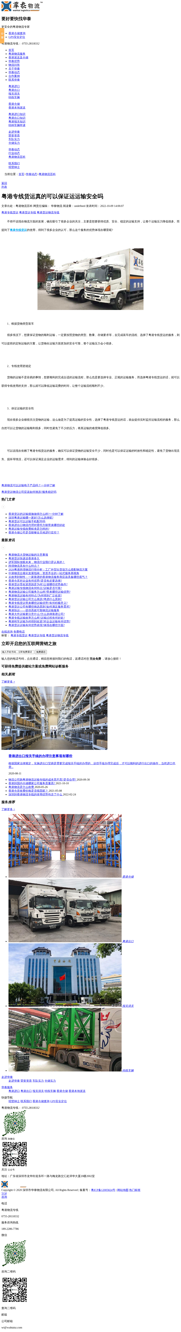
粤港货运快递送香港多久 (24, 558)
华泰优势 (14, 61)
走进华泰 (14, 131)
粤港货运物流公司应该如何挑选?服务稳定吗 (28, 491)
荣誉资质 (14, 135)
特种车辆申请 (16, 125)
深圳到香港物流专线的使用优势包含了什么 (35, 794)
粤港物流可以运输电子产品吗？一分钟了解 (28, 485)
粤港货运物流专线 (48, 212)
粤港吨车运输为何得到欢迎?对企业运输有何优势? (39, 621)
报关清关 (14, 93)
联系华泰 (14, 79)
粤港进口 (14, 86)
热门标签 (135, 1189)
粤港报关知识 (16, 121)
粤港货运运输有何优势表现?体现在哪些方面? (36, 625)
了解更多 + (8, 681)
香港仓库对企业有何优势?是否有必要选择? (35, 580)
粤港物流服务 (16, 53)
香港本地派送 (16, 107)
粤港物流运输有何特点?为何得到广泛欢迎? (35, 595)
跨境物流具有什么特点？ (24, 565)
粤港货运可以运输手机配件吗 (26, 521)
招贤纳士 (14, 167)
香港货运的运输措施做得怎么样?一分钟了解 (35, 513)
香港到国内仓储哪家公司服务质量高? (32, 783)
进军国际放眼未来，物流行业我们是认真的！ (36, 562)
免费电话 (19, 631)
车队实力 (14, 139)
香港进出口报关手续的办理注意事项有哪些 (40, 756)
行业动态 (14, 153)
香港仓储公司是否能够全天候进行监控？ (33, 532)
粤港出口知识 (16, 117)
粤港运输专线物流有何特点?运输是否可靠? (35, 588)
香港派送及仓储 (18, 57)
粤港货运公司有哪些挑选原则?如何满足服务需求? (39, 606)
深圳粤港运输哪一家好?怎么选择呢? (30, 517)
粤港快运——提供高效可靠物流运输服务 (33, 610)
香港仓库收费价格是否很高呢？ (28, 790)
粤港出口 (14, 89)
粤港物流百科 (16, 156)
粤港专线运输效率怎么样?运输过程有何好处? (36, 617)
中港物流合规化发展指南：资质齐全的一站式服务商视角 (43, 573)
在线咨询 (7, 631)
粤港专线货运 (9, 212)
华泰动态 (14, 72)
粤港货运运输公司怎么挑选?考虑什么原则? (35, 599)
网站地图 (123, 1189)
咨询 (4, 1196)
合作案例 (14, 75)
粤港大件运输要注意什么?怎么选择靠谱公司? (36, 614)
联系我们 (14, 163)
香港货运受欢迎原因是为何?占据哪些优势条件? (38, 584)
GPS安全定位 (16, 36)
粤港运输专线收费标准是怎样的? (28, 528)
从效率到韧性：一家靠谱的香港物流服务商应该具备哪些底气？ (48, 576)
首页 (11, 50)
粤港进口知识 (16, 114)
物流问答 (14, 64)
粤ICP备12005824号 (103, 1189)
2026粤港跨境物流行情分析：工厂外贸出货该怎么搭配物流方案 (48, 569)
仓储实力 (14, 142)
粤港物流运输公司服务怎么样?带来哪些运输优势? (39, 591)
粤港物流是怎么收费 (21, 787)
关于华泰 (14, 68)
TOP (4, 1193)
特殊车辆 (14, 97)
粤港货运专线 (27, 212)
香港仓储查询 (16, 33)
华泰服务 (7, 1087)
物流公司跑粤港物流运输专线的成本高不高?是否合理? (42, 779)
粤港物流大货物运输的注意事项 (28, 554)
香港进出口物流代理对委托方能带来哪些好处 (36, 525)
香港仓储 (14, 103)
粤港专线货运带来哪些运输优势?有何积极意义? (38, 602)
